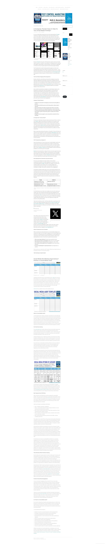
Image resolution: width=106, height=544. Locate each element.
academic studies (42, 147)
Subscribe (65, 28)
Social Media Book (52, 7)
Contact (65, 96)
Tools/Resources (67, 7)
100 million (49, 84)
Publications (45, 7)
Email (65, 80)
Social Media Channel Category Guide (41, 389)
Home (37, 7)
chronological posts (56, 71)
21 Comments (42, 275)
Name (65, 75)
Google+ (43, 163)
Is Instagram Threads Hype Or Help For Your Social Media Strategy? (46, 29)
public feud (43, 125)
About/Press (40, 7)
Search (63, 32)
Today (53, 277)
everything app (40, 223)
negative (41, 219)
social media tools (38, 329)
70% (40, 194)
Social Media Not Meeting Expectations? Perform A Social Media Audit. (46, 259)
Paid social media (43, 493)
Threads (57, 34)
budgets (57, 473)
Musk (35, 151)
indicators (48, 154)
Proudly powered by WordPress (39, 538)
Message (64, 85)
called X (36, 121)
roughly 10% (49, 473)
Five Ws (49, 397)
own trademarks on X (49, 227)
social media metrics (46, 468)
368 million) (41, 85)
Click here (35, 288)
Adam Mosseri (54, 132)
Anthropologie (43, 96)
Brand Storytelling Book (59, 7)
